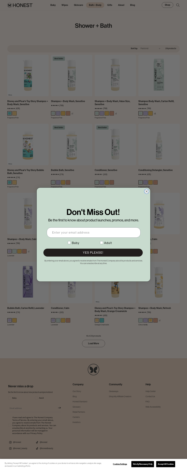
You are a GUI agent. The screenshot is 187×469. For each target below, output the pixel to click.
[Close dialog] (146, 191)
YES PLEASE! (93, 252)
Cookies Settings (120, 464)
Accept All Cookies (166, 464)
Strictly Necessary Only (142, 464)
